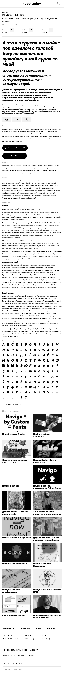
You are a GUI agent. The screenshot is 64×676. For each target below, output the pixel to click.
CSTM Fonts (7, 19)
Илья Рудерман (42, 19)
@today (6, 655)
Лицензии (25, 628)
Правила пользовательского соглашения (20, 650)
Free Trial (14, 156)
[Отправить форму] (58, 669)
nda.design (46, 639)
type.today (32, 3)
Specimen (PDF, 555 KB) (16, 148)
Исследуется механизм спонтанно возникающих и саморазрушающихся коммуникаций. (26, 77)
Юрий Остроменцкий (24, 19)
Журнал (51, 628)
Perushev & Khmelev (11, 639)
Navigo (5, 12)
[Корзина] (59, 4)
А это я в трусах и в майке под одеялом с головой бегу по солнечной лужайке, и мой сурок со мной (31, 53)
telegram (32, 655)
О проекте (8, 628)
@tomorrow (19, 655)
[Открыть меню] (4, 3)
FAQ (38, 628)
